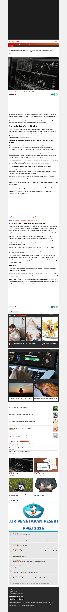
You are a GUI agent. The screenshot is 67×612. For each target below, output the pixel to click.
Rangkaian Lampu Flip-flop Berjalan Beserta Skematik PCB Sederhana (30, 577)
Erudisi (11, 48)
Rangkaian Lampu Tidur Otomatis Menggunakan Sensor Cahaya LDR (29, 567)
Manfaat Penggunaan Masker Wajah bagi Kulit (20, 428)
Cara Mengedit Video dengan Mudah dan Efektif (33, 380)
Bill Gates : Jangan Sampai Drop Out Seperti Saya (21, 447)
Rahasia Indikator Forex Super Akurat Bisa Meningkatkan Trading (44, 494)
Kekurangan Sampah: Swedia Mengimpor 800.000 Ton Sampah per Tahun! (27, 444)
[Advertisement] (33, 19)
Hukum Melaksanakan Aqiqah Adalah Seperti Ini (45, 398)
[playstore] (20, 600)
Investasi (16, 48)
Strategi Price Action (14, 473)
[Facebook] (52, 94)
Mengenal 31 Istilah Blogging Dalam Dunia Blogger (21, 414)
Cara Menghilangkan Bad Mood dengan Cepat (20, 435)
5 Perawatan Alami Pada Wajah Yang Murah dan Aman (22, 421)
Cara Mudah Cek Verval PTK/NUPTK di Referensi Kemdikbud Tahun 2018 (30, 561)
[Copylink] (57, 94)
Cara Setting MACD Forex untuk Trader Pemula (26, 220)
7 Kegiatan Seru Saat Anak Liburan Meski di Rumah (32, 343)
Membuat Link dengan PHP (19, 556)
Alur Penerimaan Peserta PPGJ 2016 (21, 534)
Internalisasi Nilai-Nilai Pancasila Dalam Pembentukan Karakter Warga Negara (50, 343)
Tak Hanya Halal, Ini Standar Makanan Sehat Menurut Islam (23, 46)
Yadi (10, 53)
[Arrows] (10, 327)
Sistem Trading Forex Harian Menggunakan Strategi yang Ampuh (19, 494)
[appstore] (12, 600)
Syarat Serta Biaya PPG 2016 (20, 545)
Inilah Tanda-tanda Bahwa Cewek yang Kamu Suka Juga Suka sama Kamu (31, 583)
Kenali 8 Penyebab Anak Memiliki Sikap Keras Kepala (16, 344)
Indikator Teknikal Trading (14, 312)
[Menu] (10, 42)
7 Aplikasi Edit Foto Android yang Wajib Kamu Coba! (25, 572)
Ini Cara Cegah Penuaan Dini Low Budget (19, 407)
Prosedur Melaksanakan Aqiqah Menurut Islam (20, 398)
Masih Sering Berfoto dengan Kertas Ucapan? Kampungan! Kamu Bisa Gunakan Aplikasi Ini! (35, 551)
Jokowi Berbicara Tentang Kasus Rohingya (19, 451)
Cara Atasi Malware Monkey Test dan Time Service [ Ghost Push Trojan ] (30, 540)
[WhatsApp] (54, 94)
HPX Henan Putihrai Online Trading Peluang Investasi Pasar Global (44, 474)
